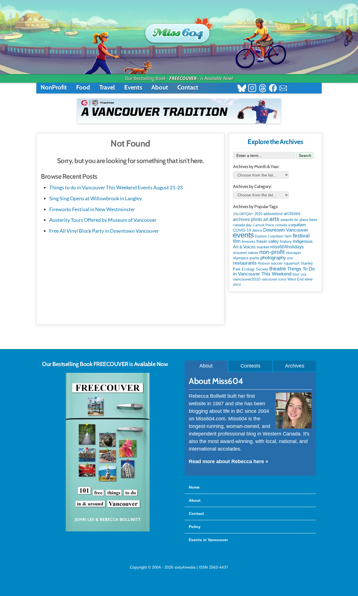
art (265, 219)
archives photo (247, 219)
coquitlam (297, 225)
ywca (237, 284)
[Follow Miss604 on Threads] (262, 88)
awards (287, 219)
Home (194, 487)
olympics (240, 258)
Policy (195, 526)
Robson (264, 263)
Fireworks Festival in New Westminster (92, 209)
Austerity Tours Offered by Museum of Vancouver (103, 220)
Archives (294, 366)
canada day (242, 225)
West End (295, 279)
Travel (107, 87)
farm (288, 236)
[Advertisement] (130, 278)
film (237, 241)
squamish (292, 263)
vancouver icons (274, 279)
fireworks (248, 242)
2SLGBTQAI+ (243, 214)
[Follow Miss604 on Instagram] (252, 88)
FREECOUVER (183, 78)
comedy (281, 225)
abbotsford (272, 213)
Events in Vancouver (208, 540)
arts (274, 219)
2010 (258, 214)
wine (309, 279)
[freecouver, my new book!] (108, 530)
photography (273, 257)
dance (257, 230)
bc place (301, 220)
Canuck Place (263, 225)
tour (296, 274)
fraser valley (267, 241)
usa (303, 274)
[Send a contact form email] (283, 88)
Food (83, 87)
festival (301, 236)
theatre (277, 269)
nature (253, 253)
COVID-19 (242, 230)
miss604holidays (287, 246)
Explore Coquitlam (269, 236)
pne (290, 258)
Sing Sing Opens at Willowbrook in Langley (95, 198)
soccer (277, 263)
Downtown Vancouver (285, 230)
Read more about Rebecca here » (228, 461)
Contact (187, 87)
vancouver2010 (246, 279)
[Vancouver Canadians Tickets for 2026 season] (179, 111)
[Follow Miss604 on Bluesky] (241, 88)
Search (305, 155)
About (159, 87)
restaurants (245, 263)
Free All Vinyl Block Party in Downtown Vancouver (104, 231)
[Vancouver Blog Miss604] (179, 30)
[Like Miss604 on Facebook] (272, 88)
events (243, 235)
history (286, 241)
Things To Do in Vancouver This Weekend (274, 271)
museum (240, 253)
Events (133, 87)
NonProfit (54, 87)
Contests (250, 366)
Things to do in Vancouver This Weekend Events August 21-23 (116, 187)
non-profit (272, 252)
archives (292, 213)
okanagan (293, 253)
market (263, 247)
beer (313, 219)
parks (254, 258)
